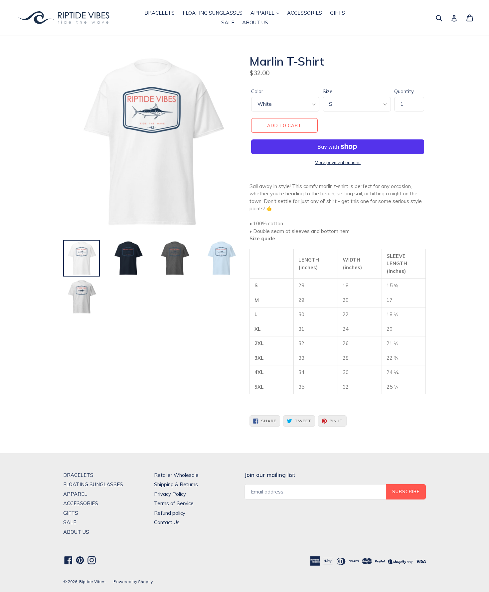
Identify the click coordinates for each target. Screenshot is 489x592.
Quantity (404, 91)
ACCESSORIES (304, 13)
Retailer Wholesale (176, 475)
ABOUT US (255, 22)
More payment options (338, 162)
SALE (227, 22)
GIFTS (337, 13)
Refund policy (169, 513)
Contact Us (167, 522)
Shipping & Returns (176, 484)
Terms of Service (174, 503)
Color (257, 91)
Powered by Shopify (133, 581)
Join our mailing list (269, 475)
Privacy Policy (170, 494)
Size (328, 91)
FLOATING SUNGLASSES (213, 13)
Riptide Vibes (92, 581)
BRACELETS (159, 13)
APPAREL (263, 13)
